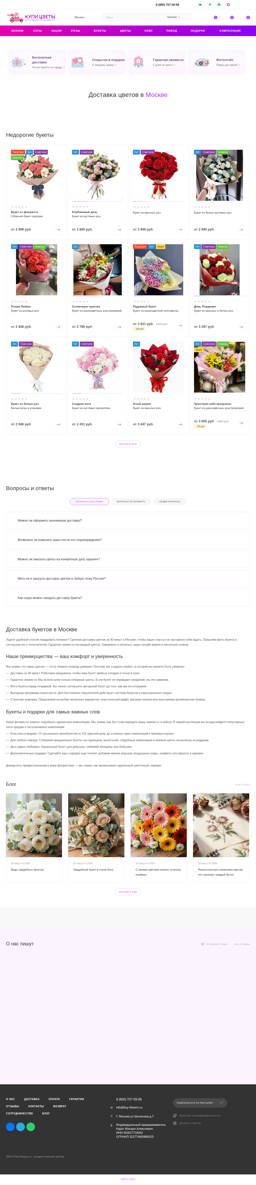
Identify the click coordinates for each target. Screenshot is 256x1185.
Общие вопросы (169, 501)
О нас (10, 1099)
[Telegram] (210, 4)
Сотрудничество (19, 1113)
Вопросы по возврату (131, 501)
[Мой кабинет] (248, 5)
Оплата (54, 1099)
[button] (37, 62)
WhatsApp (219, 4)
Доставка (31, 1099)
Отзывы (12, 1106)
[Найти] (186, 17)
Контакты (36, 1106)
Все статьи (243, 785)
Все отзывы (242, 944)
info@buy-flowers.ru (129, 1107)
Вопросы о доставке (89, 501)
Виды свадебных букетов (27, 869)
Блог (46, 1113)
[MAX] (228, 4)
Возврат (59, 1106)
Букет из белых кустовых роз (212, 212)
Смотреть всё (128, 444)
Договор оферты (190, 1123)
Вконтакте (10, 1127)
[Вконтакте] (200, 4)
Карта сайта (128, 1178)
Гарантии (76, 1099)
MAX (41, 1127)
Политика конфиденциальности (200, 1116)
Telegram (20, 1127)
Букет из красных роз (147, 212)
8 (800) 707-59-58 (167, 4)
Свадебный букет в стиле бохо (93, 869)
